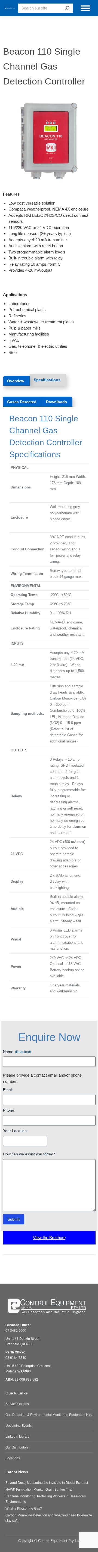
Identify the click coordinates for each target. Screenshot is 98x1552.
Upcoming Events (18, 1426)
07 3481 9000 (15, 1330)
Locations (12, 1458)
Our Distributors (17, 1447)
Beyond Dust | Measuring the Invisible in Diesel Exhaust (46, 1483)
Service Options (17, 1404)
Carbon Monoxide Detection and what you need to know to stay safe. (48, 1518)
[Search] (67, 8)
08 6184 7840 (15, 1358)
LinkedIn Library (17, 1436)
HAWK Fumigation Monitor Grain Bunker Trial (38, 1489)
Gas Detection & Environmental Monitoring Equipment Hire (48, 1415)
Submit (14, 1219)
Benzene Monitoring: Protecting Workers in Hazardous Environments (45, 1499)
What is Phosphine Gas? (23, 1508)
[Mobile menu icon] (85, 8)
